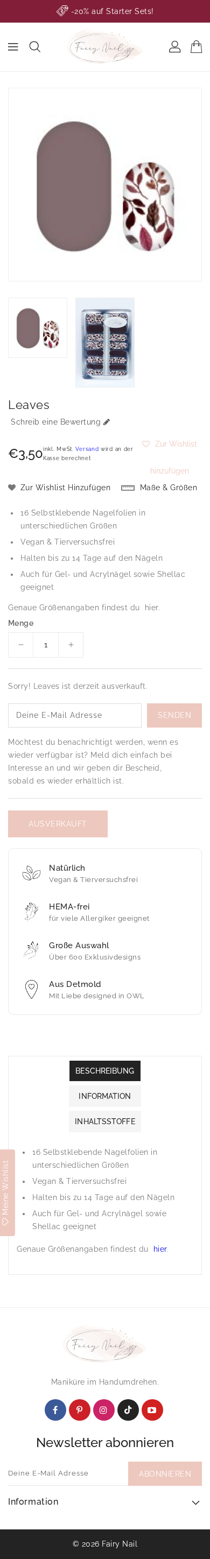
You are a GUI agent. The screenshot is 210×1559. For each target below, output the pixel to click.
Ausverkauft (58, 824)
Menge (20, 623)
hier (151, 607)
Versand (87, 449)
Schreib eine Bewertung (56, 422)
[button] (169, 444)
